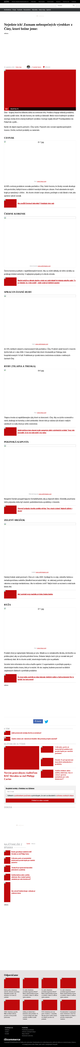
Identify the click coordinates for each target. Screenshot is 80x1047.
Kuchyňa (19, 10)
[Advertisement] (40, 49)
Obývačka (35, 10)
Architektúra (7, 10)
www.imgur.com (41, 181)
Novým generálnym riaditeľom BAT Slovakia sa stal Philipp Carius (20, 775)
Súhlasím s (10, 796)
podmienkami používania (23, 796)
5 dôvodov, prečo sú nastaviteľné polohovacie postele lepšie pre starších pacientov (23, 860)
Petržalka (33, 2)
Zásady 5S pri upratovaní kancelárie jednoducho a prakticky (64, 762)
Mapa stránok (25, 1033)
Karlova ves (66, 2)
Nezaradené (27, 10)
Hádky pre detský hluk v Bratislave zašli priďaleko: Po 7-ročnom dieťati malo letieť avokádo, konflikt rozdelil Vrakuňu (30, 1015)
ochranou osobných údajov (65, 796)
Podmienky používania (28, 1030)
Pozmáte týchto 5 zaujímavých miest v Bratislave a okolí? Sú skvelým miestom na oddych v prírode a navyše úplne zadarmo (68, 1015)
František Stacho (36, 67)
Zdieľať (38, 721)
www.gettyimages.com (44, 266)
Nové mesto (50, 2)
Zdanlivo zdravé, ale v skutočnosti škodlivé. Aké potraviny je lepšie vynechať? (34, 739)
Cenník (7, 1032)
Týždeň (28, 843)
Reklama (7, 1030)
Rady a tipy (42, 10)
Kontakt (7, 1033)
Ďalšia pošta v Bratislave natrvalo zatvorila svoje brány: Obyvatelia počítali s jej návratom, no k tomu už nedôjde (12, 993)
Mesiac (33, 843)
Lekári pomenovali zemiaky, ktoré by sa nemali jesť (26, 733)
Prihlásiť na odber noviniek (40, 800)
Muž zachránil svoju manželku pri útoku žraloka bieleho (35, 594)
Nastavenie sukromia (27, 1035)
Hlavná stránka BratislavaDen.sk (20, 2)
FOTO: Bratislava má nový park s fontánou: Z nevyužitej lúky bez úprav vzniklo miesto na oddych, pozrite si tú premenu (49, 1015)
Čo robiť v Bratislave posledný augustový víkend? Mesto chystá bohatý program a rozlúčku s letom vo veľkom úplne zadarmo (30, 993)
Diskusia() (47, 67)
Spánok (48, 10)
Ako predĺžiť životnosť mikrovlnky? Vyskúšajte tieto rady (36, 203)
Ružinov (58, 2)
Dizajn (14, 10)
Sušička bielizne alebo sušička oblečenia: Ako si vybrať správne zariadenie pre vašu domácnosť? (63, 775)
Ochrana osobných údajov (29, 1032)
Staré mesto (42, 2)
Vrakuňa (74, 2)
